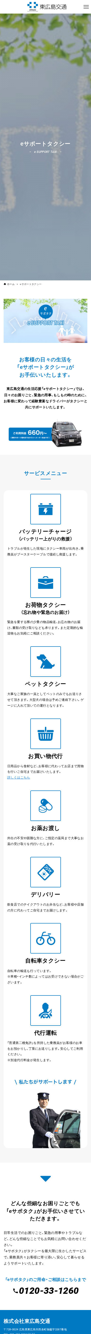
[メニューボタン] (86, 7)
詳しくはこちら (18, 777)
